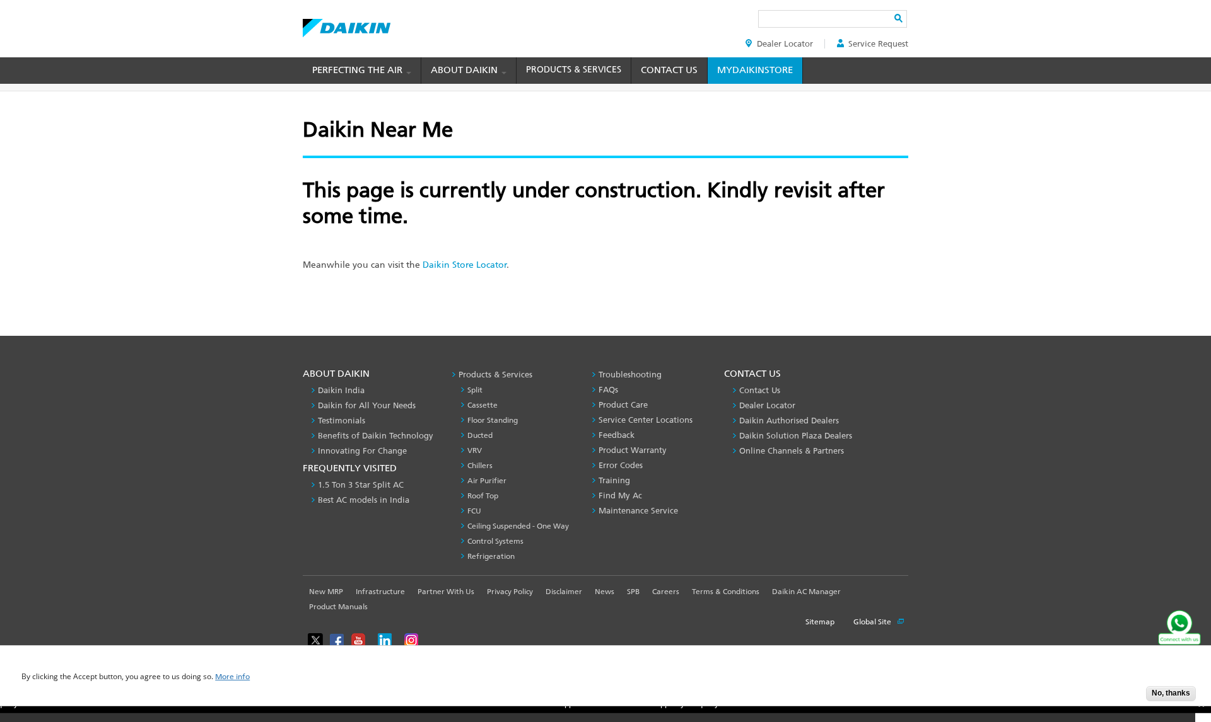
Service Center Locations (646, 420)
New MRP (326, 591)
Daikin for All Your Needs (367, 405)
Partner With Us (446, 591)
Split (475, 390)
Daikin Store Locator (464, 265)
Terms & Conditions (725, 591)
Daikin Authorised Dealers (789, 420)
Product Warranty (633, 450)
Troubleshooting (630, 374)
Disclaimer (564, 591)
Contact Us (669, 70)
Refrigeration (491, 556)
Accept (1127, 697)
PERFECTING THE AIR (358, 70)
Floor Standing (492, 420)
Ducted (480, 435)
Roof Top (482, 495)
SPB (633, 591)
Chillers (480, 465)
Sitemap (819, 621)
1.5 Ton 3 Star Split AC (361, 485)
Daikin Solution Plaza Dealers (795, 435)
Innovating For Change (362, 451)
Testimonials (341, 420)
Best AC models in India (363, 500)
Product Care (623, 405)
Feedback (617, 435)
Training (614, 480)
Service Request (878, 44)
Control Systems (495, 541)
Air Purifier (486, 480)
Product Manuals (338, 606)
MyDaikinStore (755, 70)
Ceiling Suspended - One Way (518, 526)
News (604, 591)
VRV (474, 450)
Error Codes (621, 465)
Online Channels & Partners (791, 451)
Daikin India (341, 390)
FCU (474, 511)
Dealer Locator (785, 44)
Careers (665, 591)
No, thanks (1171, 693)
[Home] (346, 24)
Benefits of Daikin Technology (375, 435)
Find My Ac (620, 495)
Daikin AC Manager (806, 591)
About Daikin (465, 70)
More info (232, 677)
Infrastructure (380, 591)
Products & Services (573, 69)
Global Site (873, 621)
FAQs (608, 389)
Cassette (482, 405)
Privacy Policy (510, 591)
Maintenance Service (638, 510)
